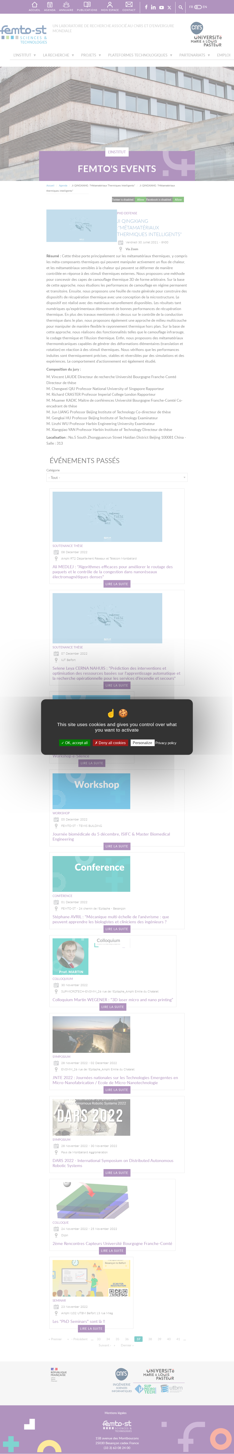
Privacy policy (165, 743)
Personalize (142, 743)
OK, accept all (76, 743)
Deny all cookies (112, 743)
